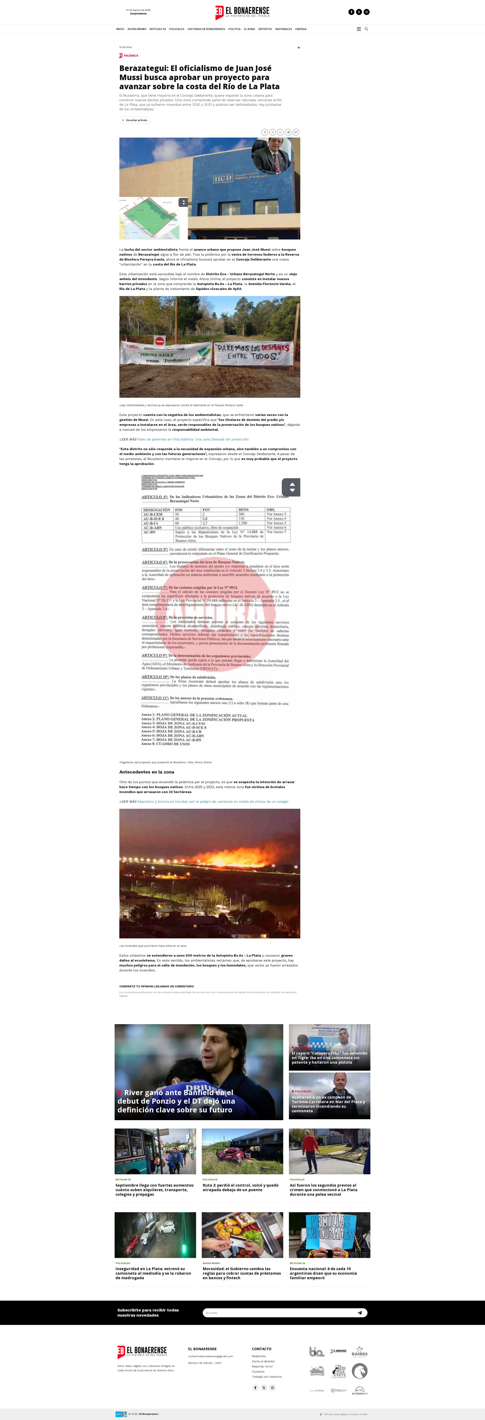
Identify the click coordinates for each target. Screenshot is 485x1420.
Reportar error (262, 1366)
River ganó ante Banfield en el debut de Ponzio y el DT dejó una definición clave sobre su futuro (176, 1100)
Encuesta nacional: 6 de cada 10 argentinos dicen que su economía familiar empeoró (323, 1273)
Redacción (259, 1356)
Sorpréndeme (138, 13)
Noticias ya (158, 29)
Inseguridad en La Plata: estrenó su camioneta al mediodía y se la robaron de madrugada (153, 1273)
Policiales (176, 29)
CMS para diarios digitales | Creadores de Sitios (346, 1414)
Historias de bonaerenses (206, 29)
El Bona (249, 29)
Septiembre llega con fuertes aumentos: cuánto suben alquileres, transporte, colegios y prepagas (155, 1190)
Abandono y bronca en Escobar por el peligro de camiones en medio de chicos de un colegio (213, 801)
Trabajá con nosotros (267, 1376)
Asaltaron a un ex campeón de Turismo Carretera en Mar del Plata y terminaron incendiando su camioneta (328, 1104)
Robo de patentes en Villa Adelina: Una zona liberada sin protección (193, 439)
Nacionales (283, 29)
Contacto (258, 1371)
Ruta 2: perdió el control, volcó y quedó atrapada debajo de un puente (240, 1187)
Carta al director (263, 1361)
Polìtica (234, 29)
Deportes (265, 29)
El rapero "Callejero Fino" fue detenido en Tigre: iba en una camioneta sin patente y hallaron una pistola (329, 1058)
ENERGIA (301, 29)
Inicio (120, 29)
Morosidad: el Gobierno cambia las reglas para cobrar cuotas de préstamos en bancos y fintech (242, 1273)
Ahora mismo (137, 29)
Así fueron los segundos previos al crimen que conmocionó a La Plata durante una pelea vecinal (323, 1190)
